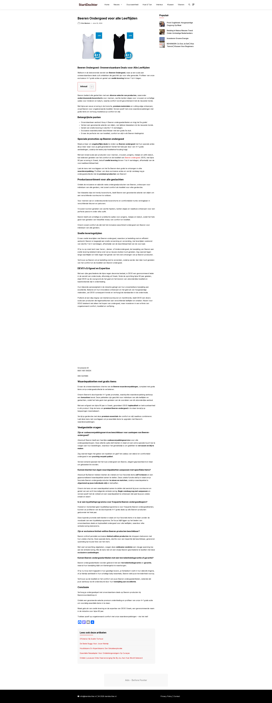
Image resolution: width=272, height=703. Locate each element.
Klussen (170, 5)
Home (106, 5)
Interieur (159, 5)
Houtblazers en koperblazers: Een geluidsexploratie (101, 648)
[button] (189, 4)
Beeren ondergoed (132, 158)
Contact (177, 696)
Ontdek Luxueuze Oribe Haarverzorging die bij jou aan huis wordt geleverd (111, 658)
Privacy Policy (166, 696)
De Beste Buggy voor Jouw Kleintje (94, 644)
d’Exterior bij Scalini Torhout (91, 639)
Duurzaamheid (132, 5)
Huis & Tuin (147, 5)
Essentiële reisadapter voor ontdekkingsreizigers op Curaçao (105, 653)
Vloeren (181, 5)
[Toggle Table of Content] (90, 87)
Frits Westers (85, 23)
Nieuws (117, 5)
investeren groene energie (177, 38)
